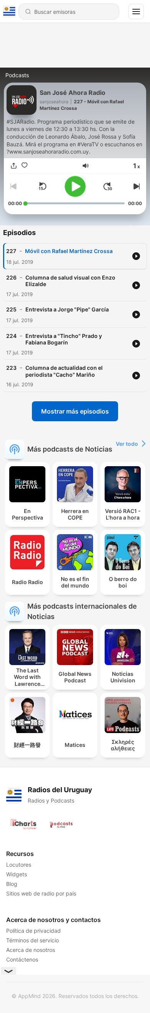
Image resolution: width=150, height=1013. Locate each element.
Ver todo (127, 443)
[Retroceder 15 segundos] (42, 186)
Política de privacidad (33, 930)
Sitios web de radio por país (41, 893)
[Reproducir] (75, 186)
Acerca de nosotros (30, 950)
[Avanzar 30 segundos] (108, 186)
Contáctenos (22, 959)
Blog (11, 884)
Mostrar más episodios (75, 411)
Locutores (18, 864)
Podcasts (17, 75)
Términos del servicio (32, 940)
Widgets (16, 874)
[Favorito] (24, 165)
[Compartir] (13, 165)
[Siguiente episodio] (136, 186)
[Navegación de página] (136, 11)
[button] (85, 166)
